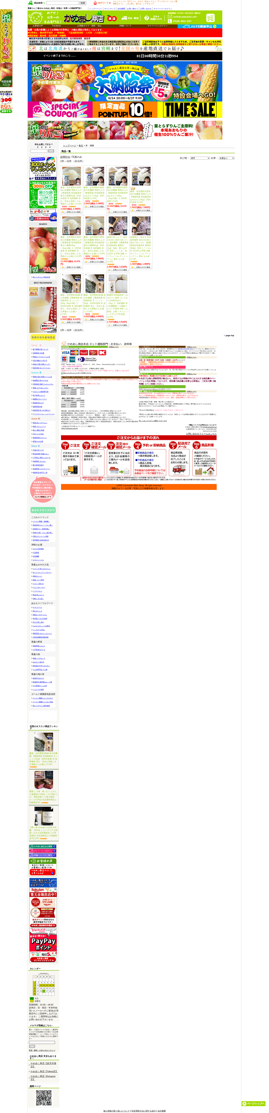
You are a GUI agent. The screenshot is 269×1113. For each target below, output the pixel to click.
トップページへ (95, 9)
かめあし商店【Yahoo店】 (44, 1071)
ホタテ (140, 1)
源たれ (139, 4)
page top (230, 335)
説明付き (65, 157)
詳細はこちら (114, 347)
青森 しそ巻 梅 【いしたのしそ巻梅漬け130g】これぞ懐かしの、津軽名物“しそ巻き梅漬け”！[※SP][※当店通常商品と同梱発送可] (43, 797)
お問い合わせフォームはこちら (201, 433)
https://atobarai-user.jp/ (69, 428)
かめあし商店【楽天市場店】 (43, 1065)
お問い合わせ (145, 9)
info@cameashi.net (210, 427)
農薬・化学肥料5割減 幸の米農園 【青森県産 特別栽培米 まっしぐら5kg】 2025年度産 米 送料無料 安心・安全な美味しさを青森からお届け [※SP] (43, 758)
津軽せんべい (118, 4)
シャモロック (148, 4)
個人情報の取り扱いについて (116, 1111)
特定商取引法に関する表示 (144, 1111)
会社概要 (121, 9)
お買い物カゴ (132, 9)
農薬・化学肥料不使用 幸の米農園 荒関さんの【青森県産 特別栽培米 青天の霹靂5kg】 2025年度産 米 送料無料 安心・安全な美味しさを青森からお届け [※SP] (94, 245)
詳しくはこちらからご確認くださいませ (153, 421)
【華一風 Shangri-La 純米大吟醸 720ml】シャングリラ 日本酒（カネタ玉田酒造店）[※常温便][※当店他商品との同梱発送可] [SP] (43, 833)
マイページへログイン (162, 9)
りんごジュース (119, 1)
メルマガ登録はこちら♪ (41, 1025)
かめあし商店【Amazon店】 (43, 1078)
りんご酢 (173, 1)
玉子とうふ (132, 1)
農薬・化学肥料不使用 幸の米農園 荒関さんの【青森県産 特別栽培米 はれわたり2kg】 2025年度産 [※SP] (94, 193)
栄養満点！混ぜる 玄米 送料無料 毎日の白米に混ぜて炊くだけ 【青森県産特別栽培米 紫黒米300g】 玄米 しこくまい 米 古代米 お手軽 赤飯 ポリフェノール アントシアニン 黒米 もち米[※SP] (141, 248)
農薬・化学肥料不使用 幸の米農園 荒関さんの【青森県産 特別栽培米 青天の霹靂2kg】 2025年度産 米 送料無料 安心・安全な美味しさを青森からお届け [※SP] (71, 195)
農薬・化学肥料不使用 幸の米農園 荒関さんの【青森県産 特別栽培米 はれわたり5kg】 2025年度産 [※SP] (140, 196)
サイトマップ (110, 9)
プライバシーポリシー (151, 389)
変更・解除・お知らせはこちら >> (42, 1050)
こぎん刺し (130, 4)
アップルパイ (163, 1)
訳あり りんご (150, 1)
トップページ (69, 145)
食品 (81, 145)
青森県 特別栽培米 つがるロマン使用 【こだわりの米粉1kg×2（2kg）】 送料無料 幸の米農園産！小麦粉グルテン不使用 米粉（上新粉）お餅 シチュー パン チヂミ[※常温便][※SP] (117, 306)
